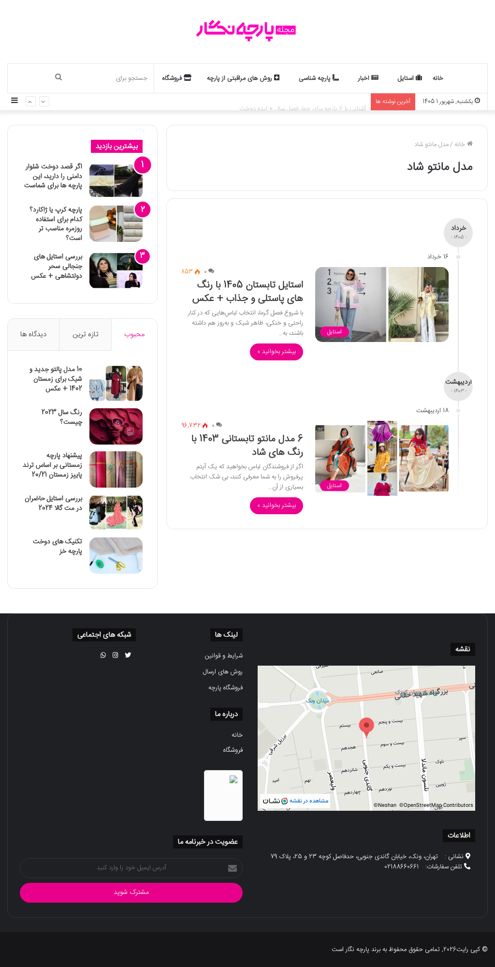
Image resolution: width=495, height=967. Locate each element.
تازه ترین (86, 334)
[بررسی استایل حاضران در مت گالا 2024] (116, 512)
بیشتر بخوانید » (276, 351)
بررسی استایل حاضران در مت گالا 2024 (53, 503)
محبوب (134, 334)
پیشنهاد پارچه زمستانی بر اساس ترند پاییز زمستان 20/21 (52, 465)
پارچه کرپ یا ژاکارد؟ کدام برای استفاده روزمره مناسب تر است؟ (56, 224)
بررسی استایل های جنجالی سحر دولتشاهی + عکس (56, 266)
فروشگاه (173, 78)
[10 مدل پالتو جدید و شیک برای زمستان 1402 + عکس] (116, 383)
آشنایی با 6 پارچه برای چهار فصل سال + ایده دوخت (302, 101)
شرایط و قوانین (224, 656)
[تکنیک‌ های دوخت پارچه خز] (116, 555)
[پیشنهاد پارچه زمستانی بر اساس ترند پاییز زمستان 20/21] (116, 469)
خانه (438, 78)
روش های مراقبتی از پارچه (240, 78)
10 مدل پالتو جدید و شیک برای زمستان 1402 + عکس (55, 379)
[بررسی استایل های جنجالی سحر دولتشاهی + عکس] (116, 271)
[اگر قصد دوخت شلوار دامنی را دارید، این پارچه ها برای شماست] (116, 181)
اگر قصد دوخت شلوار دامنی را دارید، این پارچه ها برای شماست (53, 176)
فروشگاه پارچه (225, 688)
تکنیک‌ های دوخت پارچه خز (57, 546)
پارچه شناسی (316, 78)
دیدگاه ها (33, 334)
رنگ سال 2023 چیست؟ (62, 417)
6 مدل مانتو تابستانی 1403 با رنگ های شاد (247, 446)
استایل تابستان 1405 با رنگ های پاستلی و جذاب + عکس (247, 292)
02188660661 (401, 867)
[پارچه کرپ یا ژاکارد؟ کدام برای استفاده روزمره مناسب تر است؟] (116, 224)
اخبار (364, 78)
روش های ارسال (223, 672)
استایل (407, 78)
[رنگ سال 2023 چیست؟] (116, 426)
